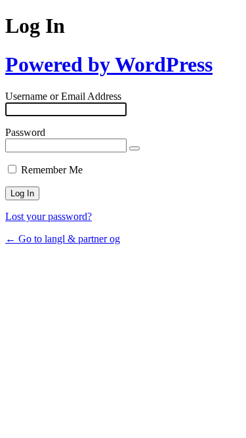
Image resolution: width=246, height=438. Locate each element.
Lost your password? (48, 216)
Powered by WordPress (109, 64)
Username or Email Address (63, 96)
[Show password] (134, 148)
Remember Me (52, 169)
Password (25, 132)
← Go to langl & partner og (62, 238)
